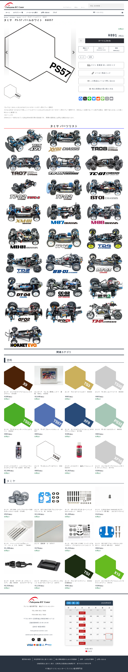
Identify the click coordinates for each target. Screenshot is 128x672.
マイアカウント (67, 7)
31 (105, 610)
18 (84, 628)
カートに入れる (104, 41)
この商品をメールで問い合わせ (102, 81)
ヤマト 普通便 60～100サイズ (103, 65)
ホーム (8, 12)
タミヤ (19, 17)
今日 (69, 603)
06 (98, 616)
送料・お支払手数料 (87, 659)
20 (98, 628)
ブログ (55, 12)
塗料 (90, 57)
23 (71, 634)
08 (111, 616)
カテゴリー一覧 (18, 12)
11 (84, 622)
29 (91, 610)
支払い (76, 7)
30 (98, 610)
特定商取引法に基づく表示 (43, 659)
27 (77, 610)
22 (111, 628)
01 (111, 610)
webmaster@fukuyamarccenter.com (39, 634)
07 (105, 616)
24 (77, 634)
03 (77, 616)
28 (84, 610)
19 (91, 628)
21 (105, 628)
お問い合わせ (45, 12)
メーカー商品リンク (103, 73)
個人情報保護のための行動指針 (66, 659)
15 (111, 622)
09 (71, 622)
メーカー (12, 17)
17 (77, 628)
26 (71, 610)
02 (71, 616)
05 (91, 616)
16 (71, 628)
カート (83, 7)
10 (77, 622)
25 (84, 634)
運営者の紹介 (26, 659)
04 (84, 616)
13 (98, 622)
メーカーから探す (32, 12)
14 (105, 622)
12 (91, 622)
